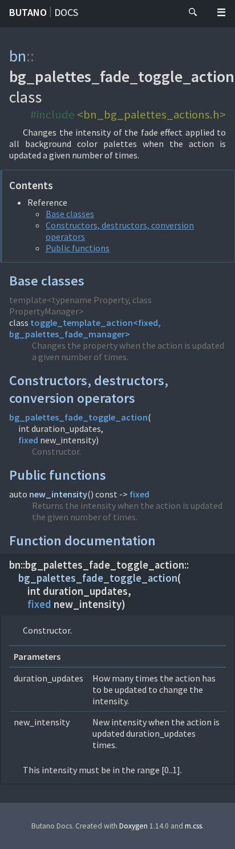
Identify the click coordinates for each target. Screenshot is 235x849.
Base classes (70, 213)
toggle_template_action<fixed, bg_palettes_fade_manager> (85, 328)
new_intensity (58, 494)
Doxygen (133, 826)
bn (17, 56)
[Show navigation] (221, 12)
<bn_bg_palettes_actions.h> (151, 114)
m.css (193, 826)
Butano (28, 12)
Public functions (78, 248)
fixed (28, 440)
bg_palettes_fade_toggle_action (78, 417)
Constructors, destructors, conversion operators (88, 389)
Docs (66, 12)
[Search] (193, 12)
